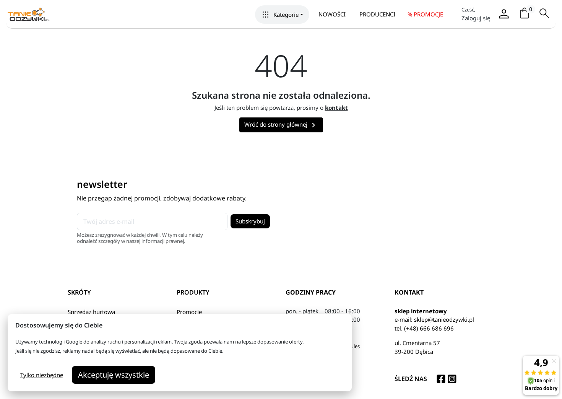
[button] (282, 14)
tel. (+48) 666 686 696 (424, 328)
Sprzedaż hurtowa (91, 312)
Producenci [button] (377, 14)
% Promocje (425, 14)
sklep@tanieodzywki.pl (444, 319)
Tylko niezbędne (41, 375)
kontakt (336, 107)
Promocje (189, 312)
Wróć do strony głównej (281, 125)
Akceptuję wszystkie (113, 375)
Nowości (332, 14)
